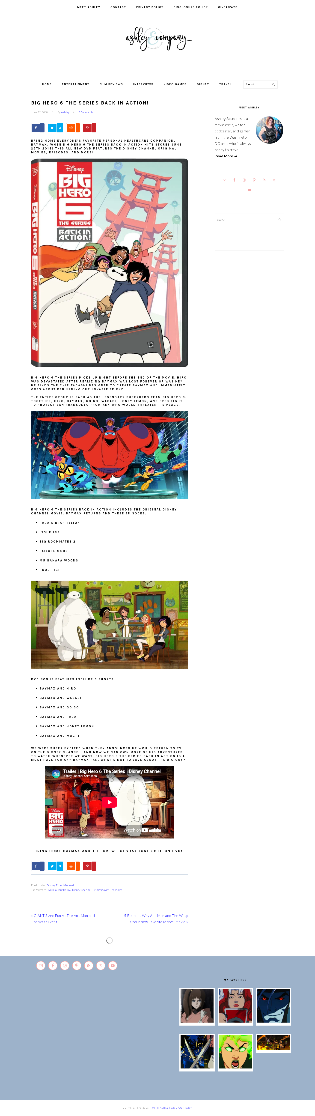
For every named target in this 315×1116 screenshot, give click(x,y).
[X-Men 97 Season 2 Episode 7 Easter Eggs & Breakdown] (197, 1067)
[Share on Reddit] (73, 127)
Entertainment (65, 885)
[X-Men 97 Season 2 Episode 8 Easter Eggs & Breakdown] (273, 1021)
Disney (51, 885)
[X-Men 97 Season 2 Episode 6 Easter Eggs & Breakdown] (235, 1067)
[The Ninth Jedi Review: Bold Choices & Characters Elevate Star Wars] (197, 1021)
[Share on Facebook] (38, 127)
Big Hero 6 (64, 889)
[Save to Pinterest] (89, 127)
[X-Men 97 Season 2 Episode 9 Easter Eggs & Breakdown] (235, 1021)
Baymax (52, 889)
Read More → (226, 156)
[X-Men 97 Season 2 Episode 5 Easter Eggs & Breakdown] (273, 1049)
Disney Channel (81, 889)
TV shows (116, 889)
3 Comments (86, 112)
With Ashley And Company (157, 46)
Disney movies (101, 889)
